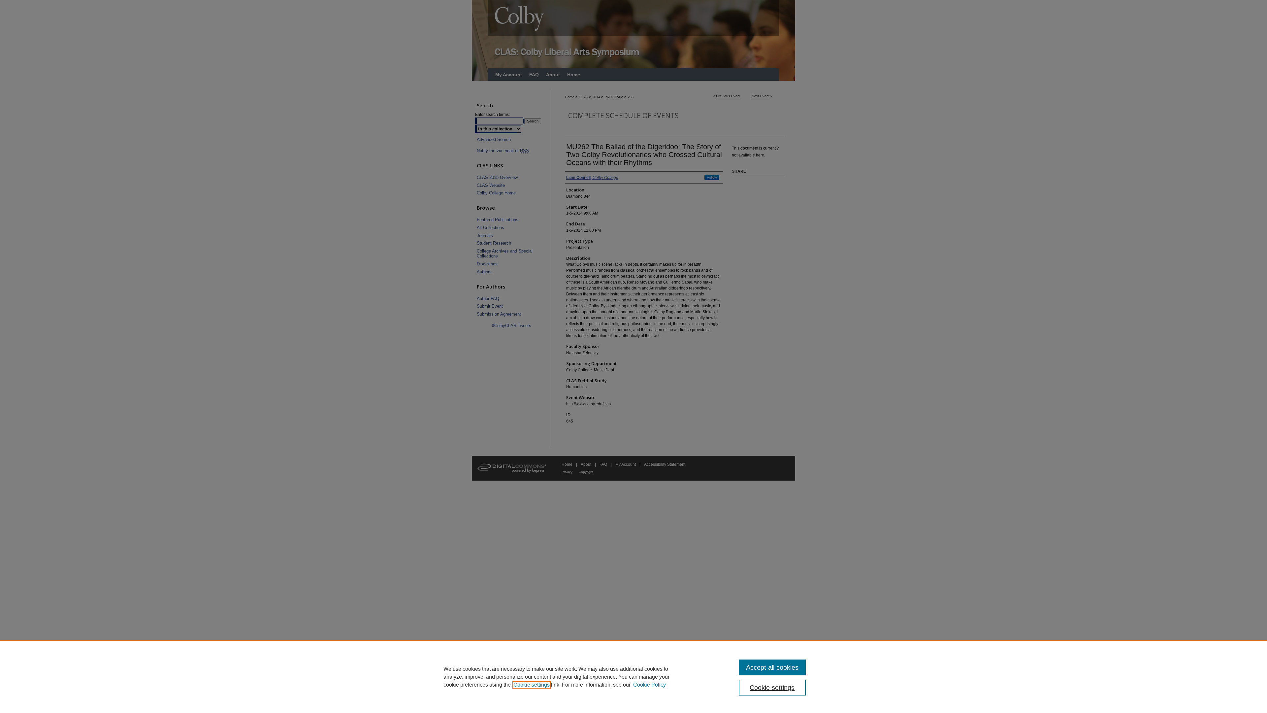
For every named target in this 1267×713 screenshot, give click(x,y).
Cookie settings (531, 685)
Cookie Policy (649, 685)
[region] (633, 676)
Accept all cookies (772, 667)
